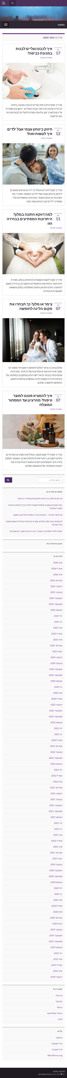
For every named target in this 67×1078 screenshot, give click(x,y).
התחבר (59, 1037)
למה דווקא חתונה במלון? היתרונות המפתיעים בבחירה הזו (29, 219)
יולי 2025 (58, 616)
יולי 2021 (58, 823)
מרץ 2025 (57, 639)
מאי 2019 (57, 959)
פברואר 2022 (56, 787)
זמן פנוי (42, 57)
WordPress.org (55, 1055)
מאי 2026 (57, 562)
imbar (50, 57)
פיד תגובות (57, 1049)
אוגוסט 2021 (56, 817)
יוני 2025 (58, 621)
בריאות (59, 995)
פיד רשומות (57, 1043)
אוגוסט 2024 (56, 681)
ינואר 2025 (57, 651)
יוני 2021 (58, 829)
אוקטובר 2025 (55, 598)
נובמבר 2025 (56, 592)
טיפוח (43, 138)
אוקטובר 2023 (55, 710)
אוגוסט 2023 (56, 722)
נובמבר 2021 (56, 799)
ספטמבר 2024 (55, 675)
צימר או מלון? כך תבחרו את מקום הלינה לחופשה (31, 306)
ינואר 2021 (57, 858)
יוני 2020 (58, 894)
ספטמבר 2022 (55, 758)
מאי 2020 (57, 900)
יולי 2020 (58, 888)
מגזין (60, 1019)
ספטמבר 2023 (55, 716)
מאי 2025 (57, 627)
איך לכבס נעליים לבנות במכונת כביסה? (34, 50)
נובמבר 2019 (56, 929)
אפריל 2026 (56, 568)
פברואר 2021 (56, 852)
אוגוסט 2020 (56, 882)
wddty (61, 24)
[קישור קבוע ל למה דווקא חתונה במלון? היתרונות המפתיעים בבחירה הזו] (33, 253)
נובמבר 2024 (56, 663)
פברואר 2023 (56, 746)
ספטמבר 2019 (55, 941)
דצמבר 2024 (56, 657)
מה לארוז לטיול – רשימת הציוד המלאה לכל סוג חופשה (37, 514)
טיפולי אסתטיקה (54, 1013)
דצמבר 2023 (56, 704)
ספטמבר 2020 (55, 876)
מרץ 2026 (57, 574)
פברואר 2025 (56, 645)
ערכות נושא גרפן (44, 1074)
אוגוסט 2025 (56, 610)
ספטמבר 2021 (55, 811)
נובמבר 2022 (56, 752)
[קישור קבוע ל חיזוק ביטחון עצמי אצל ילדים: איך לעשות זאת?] (33, 163)
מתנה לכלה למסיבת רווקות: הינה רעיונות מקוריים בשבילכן (36, 531)
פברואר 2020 (56, 917)
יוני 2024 (58, 687)
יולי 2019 (58, 953)
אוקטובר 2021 (55, 805)
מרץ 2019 (57, 971)
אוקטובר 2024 (55, 669)
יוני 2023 (58, 734)
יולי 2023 (58, 728)
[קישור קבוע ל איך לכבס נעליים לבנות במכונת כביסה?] (33, 80)
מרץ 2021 (57, 846)
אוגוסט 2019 (56, 947)
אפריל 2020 (56, 906)
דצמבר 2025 (56, 586)
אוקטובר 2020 (55, 870)
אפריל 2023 (56, 740)
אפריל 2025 (56, 633)
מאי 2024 (57, 692)
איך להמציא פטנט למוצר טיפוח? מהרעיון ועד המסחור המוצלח (30, 400)
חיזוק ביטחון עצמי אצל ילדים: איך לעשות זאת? (29, 131)
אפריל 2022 (56, 775)
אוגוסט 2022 (56, 763)
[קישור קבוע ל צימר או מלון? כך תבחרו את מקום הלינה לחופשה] (33, 339)
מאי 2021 (57, 834)
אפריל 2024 (56, 698)
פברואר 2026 (56, 580)
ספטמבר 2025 (55, 604)
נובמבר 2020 (56, 864)
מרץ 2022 (57, 781)
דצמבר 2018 (56, 977)
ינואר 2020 (57, 923)
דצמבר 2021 (56, 793)
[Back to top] (7, 1071)
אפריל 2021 (56, 840)
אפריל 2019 (56, 965)
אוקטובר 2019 (55, 935)
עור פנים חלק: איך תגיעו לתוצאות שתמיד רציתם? (40, 498)
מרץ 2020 (57, 911)
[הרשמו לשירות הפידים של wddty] (3, 2)
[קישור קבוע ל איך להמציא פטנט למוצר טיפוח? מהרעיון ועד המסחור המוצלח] (33, 431)
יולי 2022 (58, 769)
